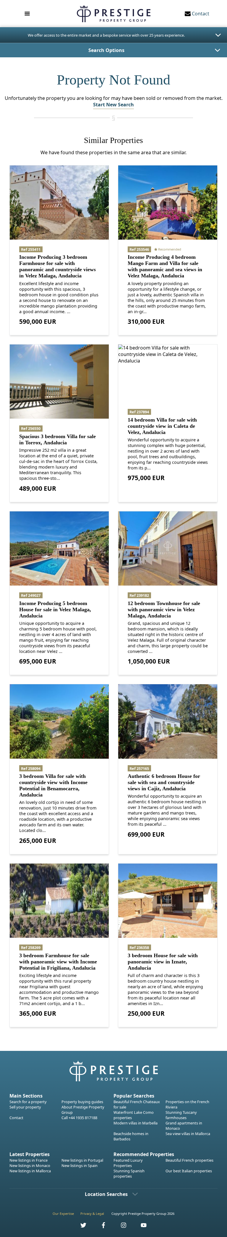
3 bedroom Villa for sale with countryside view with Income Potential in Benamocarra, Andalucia (53, 785)
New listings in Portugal (82, 1160)
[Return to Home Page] (113, 13)
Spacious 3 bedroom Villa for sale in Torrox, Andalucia (57, 439)
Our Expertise (63, 1213)
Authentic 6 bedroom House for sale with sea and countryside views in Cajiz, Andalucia (164, 782)
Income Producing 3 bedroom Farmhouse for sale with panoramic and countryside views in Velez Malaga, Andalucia (57, 266)
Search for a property (28, 1101)
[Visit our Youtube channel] (140, 1227)
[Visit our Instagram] (120, 1227)
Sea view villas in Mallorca (188, 1133)
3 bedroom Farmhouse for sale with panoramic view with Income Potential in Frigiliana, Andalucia (58, 961)
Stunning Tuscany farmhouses (181, 1115)
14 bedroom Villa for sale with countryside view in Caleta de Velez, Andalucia (162, 426)
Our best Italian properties (189, 1170)
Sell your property (25, 1107)
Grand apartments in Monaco (184, 1125)
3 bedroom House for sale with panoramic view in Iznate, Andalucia (163, 961)
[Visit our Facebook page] (100, 1227)
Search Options (106, 50)
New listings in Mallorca (30, 1170)
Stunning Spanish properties (129, 1173)
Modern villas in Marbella (136, 1123)
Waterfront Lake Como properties (134, 1115)
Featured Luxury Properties (128, 1163)
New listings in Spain (79, 1165)
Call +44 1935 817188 (79, 1117)
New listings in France (28, 1160)
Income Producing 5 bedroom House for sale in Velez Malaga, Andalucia (55, 609)
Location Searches (106, 1194)
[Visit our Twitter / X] (80, 1227)
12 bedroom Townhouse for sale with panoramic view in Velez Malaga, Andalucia (164, 609)
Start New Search (113, 104)
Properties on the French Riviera (187, 1104)
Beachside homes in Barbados (131, 1136)
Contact (16, 1117)
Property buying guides (82, 1101)
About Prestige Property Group (82, 1109)
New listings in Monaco (29, 1165)
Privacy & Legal (92, 1213)
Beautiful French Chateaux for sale (137, 1104)
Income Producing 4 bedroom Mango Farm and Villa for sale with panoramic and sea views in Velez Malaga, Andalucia (165, 266)
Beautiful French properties (189, 1160)
